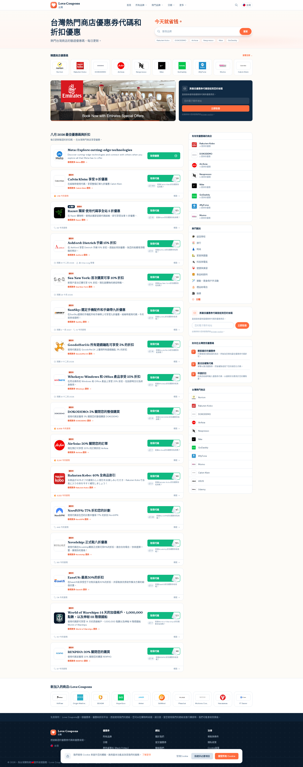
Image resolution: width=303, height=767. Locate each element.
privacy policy (207, 114)
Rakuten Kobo (163, 40)
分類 (170, 5)
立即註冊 (215, 108)
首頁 (129, 5)
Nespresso (208, 40)
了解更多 (146, 754)
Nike (221, 40)
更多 (181, 5)
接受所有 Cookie (226, 756)
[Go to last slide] (55, 100)
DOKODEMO (180, 40)
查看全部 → (247, 55)
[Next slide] (170, 100)
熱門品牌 (156, 5)
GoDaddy (232, 40)
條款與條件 (213, 736)
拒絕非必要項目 (202, 756)
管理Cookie (182, 756)
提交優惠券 (160, 742)
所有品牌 (140, 5)
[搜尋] (236, 5)
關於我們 (159, 736)
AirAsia (195, 40)
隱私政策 (212, 742)
